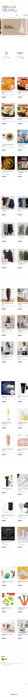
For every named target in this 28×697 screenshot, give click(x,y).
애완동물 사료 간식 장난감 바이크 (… (7, 582)
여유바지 (20, 210)
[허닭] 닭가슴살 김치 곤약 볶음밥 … (7, 92)
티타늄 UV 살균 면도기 (7, 488)
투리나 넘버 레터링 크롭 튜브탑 (7, 330)
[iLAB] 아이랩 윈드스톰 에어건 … (7, 542)
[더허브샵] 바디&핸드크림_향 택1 (8, 450)
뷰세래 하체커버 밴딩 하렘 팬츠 (7, 304)
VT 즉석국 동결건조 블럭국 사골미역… (8, 145)
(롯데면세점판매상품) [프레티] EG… (6, 423)
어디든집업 (4, 210)
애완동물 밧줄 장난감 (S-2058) (7, 608)
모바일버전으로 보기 (14, 694)
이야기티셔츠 (21, 237)
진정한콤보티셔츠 (22, 263)
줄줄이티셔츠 (5, 263)
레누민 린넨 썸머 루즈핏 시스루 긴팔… (7, 357)
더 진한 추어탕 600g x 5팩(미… (7, 172)
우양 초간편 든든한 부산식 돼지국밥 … (7, 119)
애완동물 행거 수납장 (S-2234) (7, 635)
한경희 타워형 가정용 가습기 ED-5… (8, 516)
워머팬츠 (4, 237)
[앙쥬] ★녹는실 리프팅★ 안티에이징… (7, 397)
